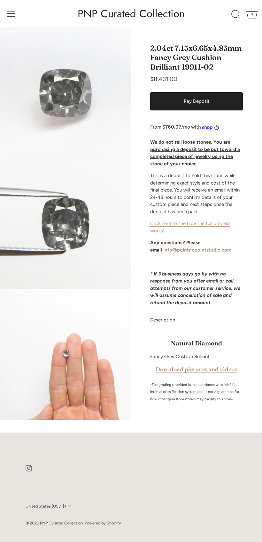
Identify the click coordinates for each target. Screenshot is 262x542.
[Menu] (11, 14)
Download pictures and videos (196, 369)
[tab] (165, 320)
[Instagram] (29, 468)
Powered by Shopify (103, 523)
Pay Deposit (197, 101)
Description (162, 320)
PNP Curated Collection (131, 13)
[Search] (236, 15)
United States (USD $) (46, 506)
